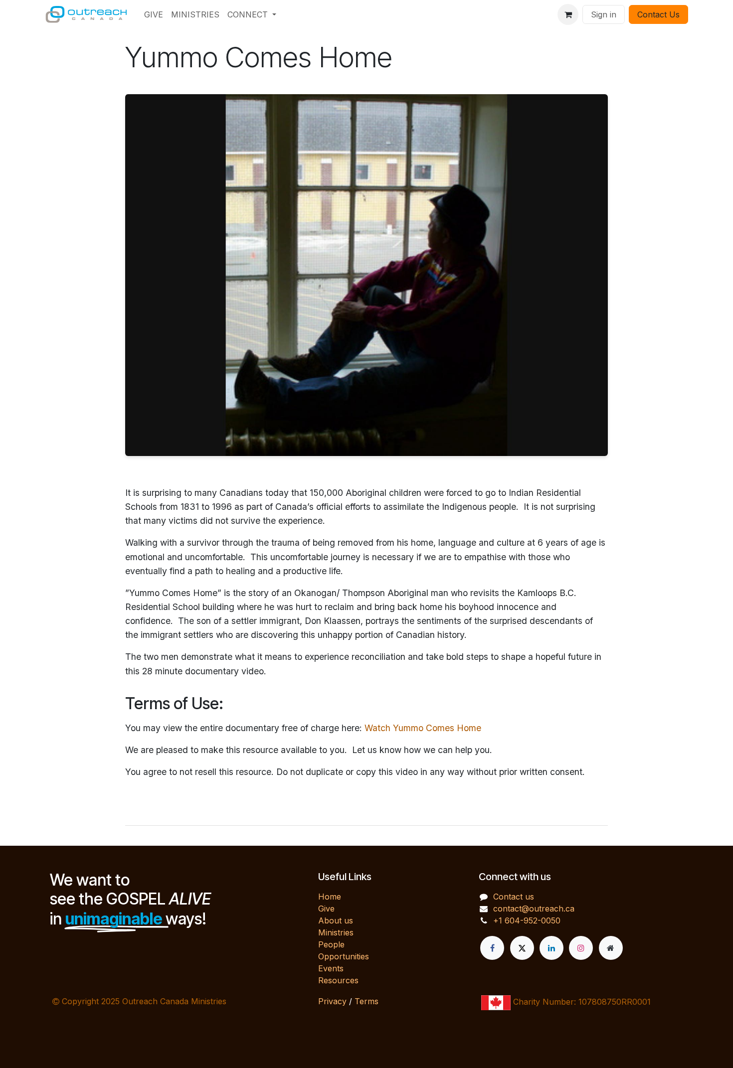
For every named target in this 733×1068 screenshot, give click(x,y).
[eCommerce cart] (567, 14)
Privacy (332, 1001)
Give (326, 909)
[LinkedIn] (551, 948)
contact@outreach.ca (533, 909)
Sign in (603, 14)
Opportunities (343, 956)
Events (331, 968)
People (331, 944)
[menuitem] (153, 14)
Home (329, 897)
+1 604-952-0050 (526, 920)
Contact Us (658, 14)
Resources (338, 980)
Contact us (513, 897)
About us (335, 920)
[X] (522, 948)
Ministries (336, 932)
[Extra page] (611, 948)
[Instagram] (581, 948)
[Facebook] (492, 948)
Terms (366, 1001)
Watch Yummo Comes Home (423, 728)
